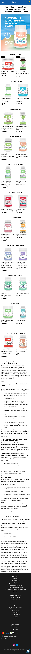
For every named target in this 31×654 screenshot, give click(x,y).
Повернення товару (15, 599)
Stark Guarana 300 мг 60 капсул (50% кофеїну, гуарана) (21, 351)
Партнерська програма (15, 609)
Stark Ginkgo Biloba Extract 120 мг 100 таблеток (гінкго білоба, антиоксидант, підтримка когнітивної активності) (7, 265)
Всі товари (15, 616)
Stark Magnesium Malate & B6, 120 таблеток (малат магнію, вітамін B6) (22, 183)
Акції (15, 618)
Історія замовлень (15, 626)
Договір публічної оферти (15, 585)
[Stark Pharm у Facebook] (17, 645)
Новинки (15, 612)
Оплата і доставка (15, 580)
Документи (15, 578)
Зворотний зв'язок (15, 597)
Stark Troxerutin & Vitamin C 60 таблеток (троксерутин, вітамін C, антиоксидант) (22, 154)
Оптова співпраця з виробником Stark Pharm (15, 589)
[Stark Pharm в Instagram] (13, 645)
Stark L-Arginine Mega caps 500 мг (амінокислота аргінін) (22, 128)
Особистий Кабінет (15, 624)
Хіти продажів (15, 610)
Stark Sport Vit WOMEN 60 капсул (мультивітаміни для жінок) (22, 73)
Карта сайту (15, 601)
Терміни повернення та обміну (15, 587)
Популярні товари (15, 614)
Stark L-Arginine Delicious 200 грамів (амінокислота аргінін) (7, 128)
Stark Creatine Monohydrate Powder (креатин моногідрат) (22, 100)
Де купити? (15, 591)
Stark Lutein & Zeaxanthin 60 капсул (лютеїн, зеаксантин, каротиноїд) (22, 293)
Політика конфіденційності (15, 584)
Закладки (15, 627)
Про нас (15, 582)
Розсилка (15, 629)
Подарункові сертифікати (15, 607)
